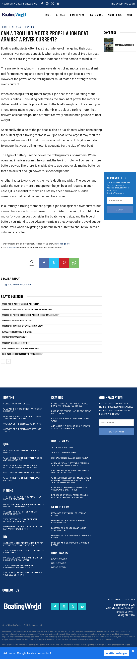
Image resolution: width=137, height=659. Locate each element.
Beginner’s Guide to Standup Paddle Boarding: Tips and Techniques (69, 405)
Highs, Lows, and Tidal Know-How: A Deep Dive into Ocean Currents (23, 505)
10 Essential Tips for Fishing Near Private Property (20, 513)
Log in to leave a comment (17, 284)
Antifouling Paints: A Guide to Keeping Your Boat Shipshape (22, 574)
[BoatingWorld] (14, 15)
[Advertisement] (120, 114)
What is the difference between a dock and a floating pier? (27, 309)
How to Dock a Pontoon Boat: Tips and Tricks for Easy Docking (22, 417)
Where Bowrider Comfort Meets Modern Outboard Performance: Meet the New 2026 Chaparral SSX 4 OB (71, 480)
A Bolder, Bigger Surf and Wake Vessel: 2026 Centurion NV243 (70, 472)
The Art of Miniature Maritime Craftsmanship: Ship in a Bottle (19, 566)
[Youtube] (58, 3)
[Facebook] (42, 3)
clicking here (63, 243)
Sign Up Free (116, 431)
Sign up (120, 209)
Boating (29, 26)
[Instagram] (47, 3)
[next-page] (8, 361)
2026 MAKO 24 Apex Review (63, 453)
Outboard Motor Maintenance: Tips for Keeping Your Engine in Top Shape (23, 544)
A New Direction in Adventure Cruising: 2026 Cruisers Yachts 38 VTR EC (70, 464)
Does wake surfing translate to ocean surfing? (22, 354)
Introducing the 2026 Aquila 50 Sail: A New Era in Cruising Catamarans (69, 496)
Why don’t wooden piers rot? (14, 337)
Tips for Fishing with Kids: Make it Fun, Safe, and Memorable (22, 498)
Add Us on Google (116, 653)
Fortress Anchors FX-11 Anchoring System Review (68, 529)
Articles (16, 26)
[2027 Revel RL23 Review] (108, 45)
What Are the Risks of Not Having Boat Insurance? (22, 410)
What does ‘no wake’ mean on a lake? (18, 320)
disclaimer (12, 247)
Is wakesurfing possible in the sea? (17, 331)
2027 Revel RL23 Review (124, 44)
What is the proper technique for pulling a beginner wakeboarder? (30, 315)
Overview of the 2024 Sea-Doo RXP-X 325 (22, 424)
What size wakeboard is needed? (16, 343)
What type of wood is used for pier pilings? (20, 304)
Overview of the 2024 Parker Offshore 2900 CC (22, 430)
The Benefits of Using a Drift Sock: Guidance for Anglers (20, 520)
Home (5, 26)
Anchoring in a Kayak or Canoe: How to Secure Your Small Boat (70, 427)
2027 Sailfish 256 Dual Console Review (69, 458)
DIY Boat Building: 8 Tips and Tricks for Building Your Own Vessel (22, 559)
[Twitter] (52, 3)
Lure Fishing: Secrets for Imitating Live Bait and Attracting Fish (22, 528)
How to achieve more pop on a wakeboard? (20, 348)
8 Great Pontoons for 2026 (16, 404)
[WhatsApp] (74, 263)
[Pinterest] (64, 263)
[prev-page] (3, 361)
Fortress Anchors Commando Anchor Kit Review (72, 536)
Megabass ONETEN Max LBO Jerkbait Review (68, 514)
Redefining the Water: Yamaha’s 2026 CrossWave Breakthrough (69, 489)
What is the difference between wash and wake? (22, 326)
